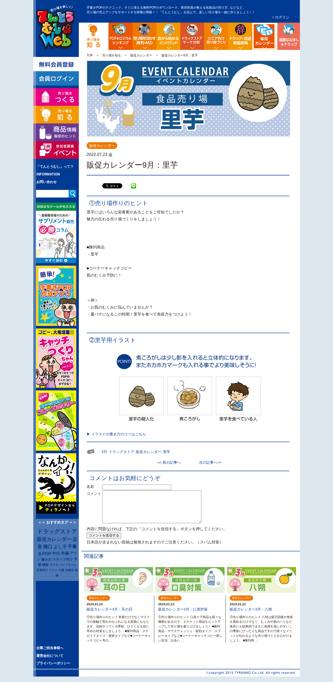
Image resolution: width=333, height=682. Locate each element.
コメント (94, 493)
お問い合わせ (46, 182)
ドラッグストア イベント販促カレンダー (275, 27)
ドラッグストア (57, 531)
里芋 (166, 452)
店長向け (42, 570)
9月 (104, 452)
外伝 (56, 553)
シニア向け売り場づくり (216, 36)
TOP (90, 55)
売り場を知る (111, 55)
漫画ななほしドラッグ (288, 36)
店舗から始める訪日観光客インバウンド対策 (168, 36)
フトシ (53, 570)
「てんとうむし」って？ (55, 166)
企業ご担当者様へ (49, 648)
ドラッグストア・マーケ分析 (192, 36)
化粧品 (69, 570)
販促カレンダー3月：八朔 (251, 609)
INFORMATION (48, 174)
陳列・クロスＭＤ (144, 36)
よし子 (60, 546)
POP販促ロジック (120, 36)
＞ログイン (280, 17)
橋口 (48, 546)
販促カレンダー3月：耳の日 (109, 609)
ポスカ (54, 564)
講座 (45, 564)
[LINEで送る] (133, 182)
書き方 (46, 559)
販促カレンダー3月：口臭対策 (183, 609)
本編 (65, 553)
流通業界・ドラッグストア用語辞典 (240, 36)
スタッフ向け (63, 559)
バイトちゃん (67, 564)
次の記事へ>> (208, 462)
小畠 (61, 570)
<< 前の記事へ (170, 462)
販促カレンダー (141, 55)
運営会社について (49, 656)
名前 (94, 486)
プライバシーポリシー (53, 663)
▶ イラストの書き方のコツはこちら (116, 434)
